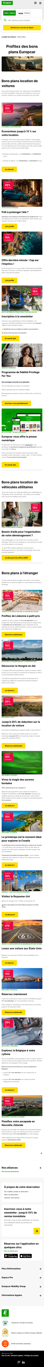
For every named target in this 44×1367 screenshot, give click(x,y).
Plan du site (6, 1355)
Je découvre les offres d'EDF (16, 558)
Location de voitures (9, 37)
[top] (41, 1154)
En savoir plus (10, 338)
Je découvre (10, 915)
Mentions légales (17, 1355)
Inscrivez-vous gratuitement (16, 403)
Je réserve (9, 169)
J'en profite (9, 226)
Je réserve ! (10, 690)
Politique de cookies (31, 1355)
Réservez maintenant (13, 635)
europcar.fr (28, 445)
